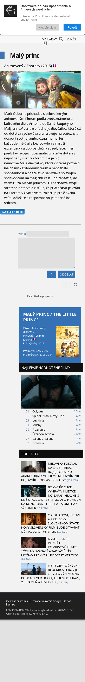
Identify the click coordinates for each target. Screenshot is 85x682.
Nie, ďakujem (47, 27)
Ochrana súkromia (17, 601)
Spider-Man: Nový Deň (48, 416)
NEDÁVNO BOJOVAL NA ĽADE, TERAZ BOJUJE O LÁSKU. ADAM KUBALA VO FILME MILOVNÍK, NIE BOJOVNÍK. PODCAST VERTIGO (50, 471)
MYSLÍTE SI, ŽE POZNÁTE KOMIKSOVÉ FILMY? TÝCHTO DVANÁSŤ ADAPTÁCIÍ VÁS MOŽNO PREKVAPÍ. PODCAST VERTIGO (50, 547)
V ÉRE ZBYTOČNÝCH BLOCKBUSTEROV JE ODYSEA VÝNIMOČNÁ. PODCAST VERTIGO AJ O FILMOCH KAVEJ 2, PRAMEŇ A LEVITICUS (50, 573)
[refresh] (75, 284)
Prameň (38, 443)
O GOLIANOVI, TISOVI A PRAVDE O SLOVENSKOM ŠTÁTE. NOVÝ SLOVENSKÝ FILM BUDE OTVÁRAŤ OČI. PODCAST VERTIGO (50, 523)
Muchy (36, 425)
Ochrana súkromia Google (46, 601)
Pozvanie (38, 429)
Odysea (38, 411)
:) (51, 274)
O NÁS (71, 39)
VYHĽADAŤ (49, 39)
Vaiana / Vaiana (42, 438)
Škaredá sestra (43, 434)
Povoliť (72, 27)
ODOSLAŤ (66, 274)
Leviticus (38, 420)
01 (66, 285)
